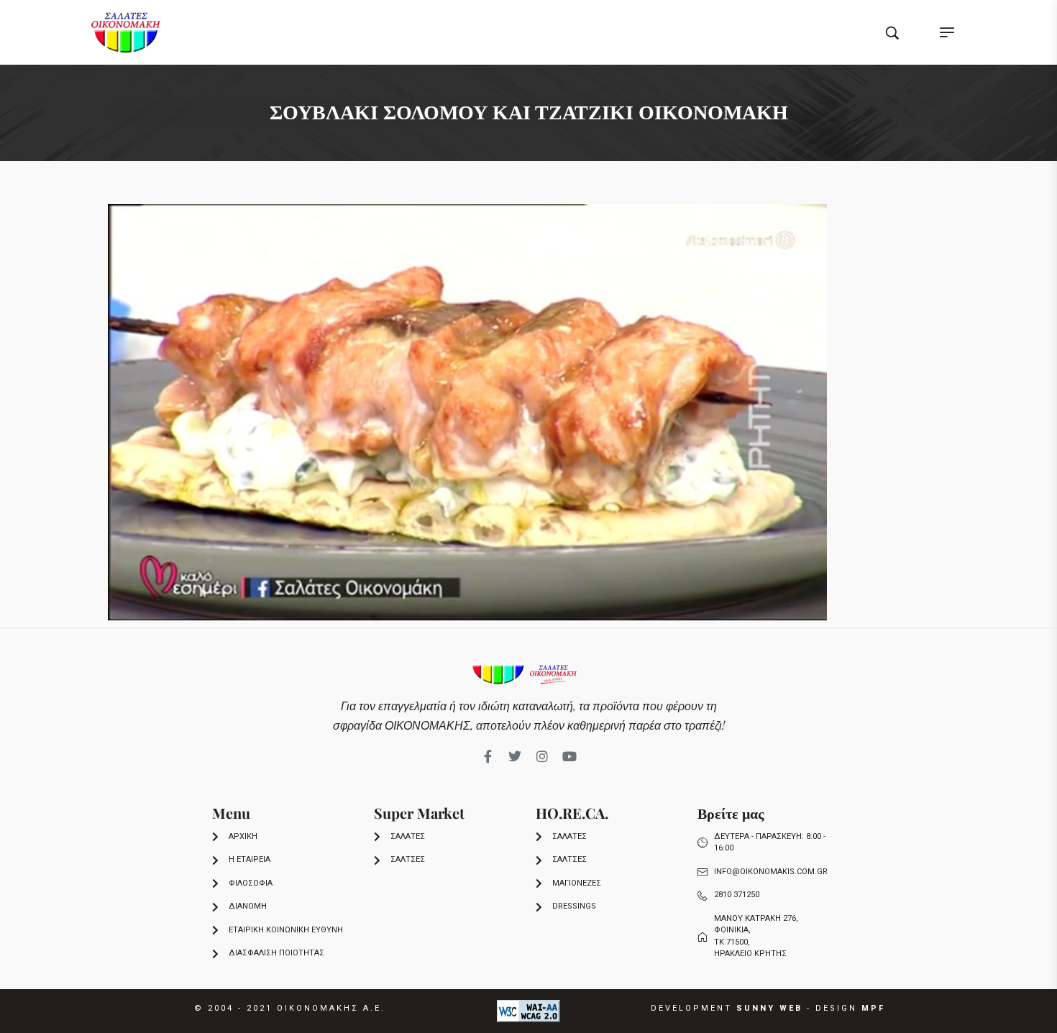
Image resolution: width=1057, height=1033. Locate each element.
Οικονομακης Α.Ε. (331, 1008)
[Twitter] (514, 756)
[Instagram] (542, 756)
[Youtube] (569, 756)
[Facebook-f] (487, 756)
